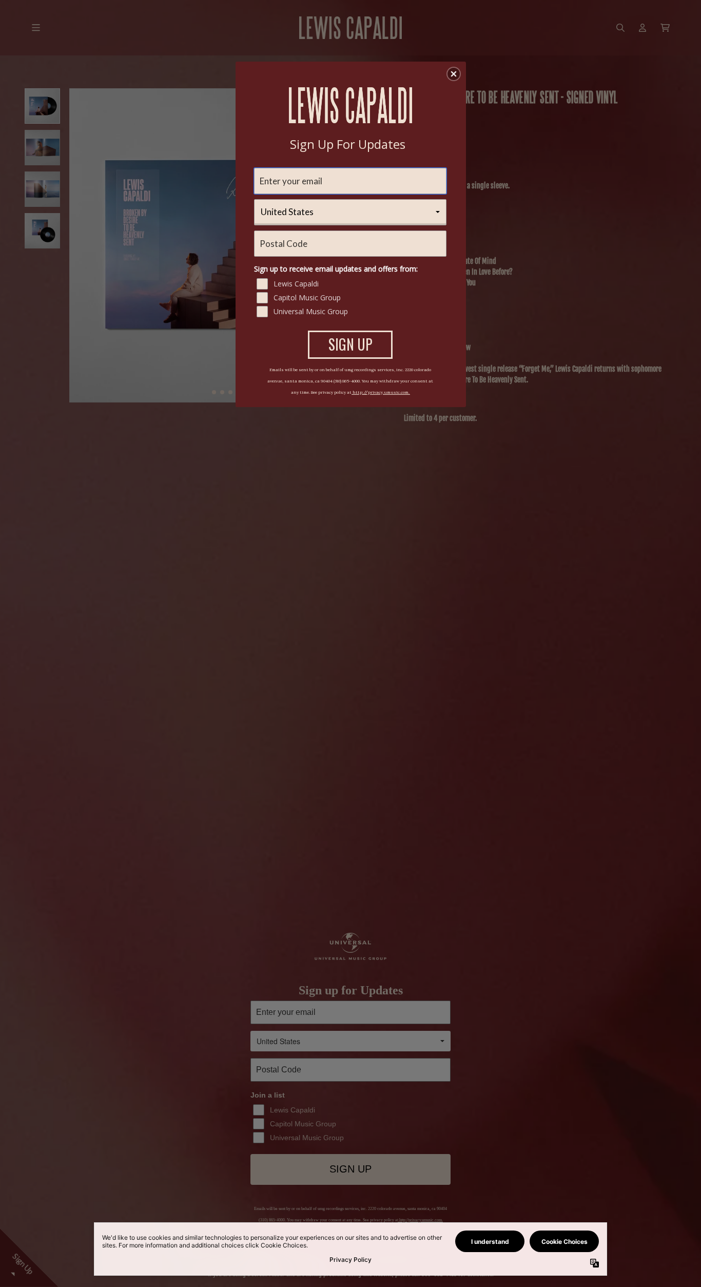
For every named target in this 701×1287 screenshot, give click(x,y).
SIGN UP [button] (350, 344)
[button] (453, 74)
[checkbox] (351, 284)
